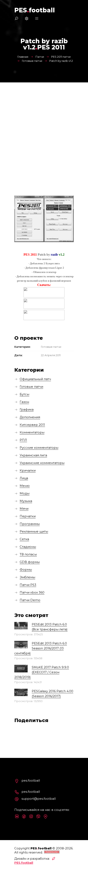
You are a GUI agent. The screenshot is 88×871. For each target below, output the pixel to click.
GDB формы (30, 562)
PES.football (23, 863)
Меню (25, 486)
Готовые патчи (32, 60)
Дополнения (30, 417)
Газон (24, 402)
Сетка (24, 539)
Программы (30, 524)
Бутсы (24, 394)
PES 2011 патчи (61, 56)
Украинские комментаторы (42, 463)
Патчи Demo (30, 600)
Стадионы (28, 547)
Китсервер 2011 (32, 425)
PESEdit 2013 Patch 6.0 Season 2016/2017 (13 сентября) (40, 648)
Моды (24, 493)
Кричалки (28, 470)
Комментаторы (32, 432)
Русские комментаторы (39, 448)
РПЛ (23, 440)
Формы (26, 569)
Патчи (39, 56)
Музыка (26, 501)
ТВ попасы (28, 554)
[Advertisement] (44, 128)
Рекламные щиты (34, 531)
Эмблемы (27, 577)
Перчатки (28, 516)
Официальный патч (35, 379)
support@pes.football (38, 799)
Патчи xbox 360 (32, 592)
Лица (24, 478)
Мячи (24, 508)
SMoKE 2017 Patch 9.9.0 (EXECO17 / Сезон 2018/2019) (41, 672)
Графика (27, 409)
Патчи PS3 (28, 585)
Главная (22, 56)
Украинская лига (33, 455)
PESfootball (34, 10)
